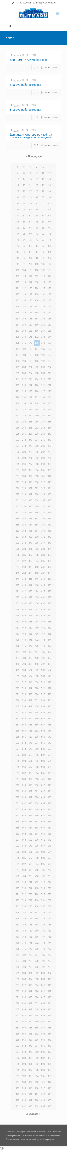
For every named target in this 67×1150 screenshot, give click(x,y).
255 (30, 421)
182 (24, 349)
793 (17, 967)
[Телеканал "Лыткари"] (33, 13)
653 (43, 821)
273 (30, 440)
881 (43, 1052)
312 (49, 476)
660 (49, 827)
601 (17, 773)
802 (36, 973)
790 (36, 961)
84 (49, 246)
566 (24, 737)
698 (24, 870)
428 (24, 597)
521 (43, 688)
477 (30, 646)
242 (24, 409)
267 (30, 434)
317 (43, 482)
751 (17, 924)
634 (36, 803)
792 (49, 961)
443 (43, 609)
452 (24, 621)
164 (24, 330)
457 (17, 627)
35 (43, 197)
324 (49, 488)
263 (43, 427)
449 (43, 615)
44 (24, 209)
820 (36, 991)
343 (17, 512)
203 (43, 367)
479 (43, 646)
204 (49, 367)
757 (17, 930)
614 (24, 785)
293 (43, 458)
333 (30, 500)
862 (36, 1033)
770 (24, 943)
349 (17, 518)
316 (36, 482)
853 (17, 1027)
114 (49, 276)
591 (30, 761)
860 (24, 1033)
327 (30, 494)
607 (17, 779)
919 (17, 1094)
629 (43, 797)
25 (17, 191)
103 (17, 270)
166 (36, 330)
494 (24, 664)
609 (30, 779)
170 (24, 337)
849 (30, 1021)
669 (30, 840)
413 (43, 579)
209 (43, 373)
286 (36, 452)
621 (30, 791)
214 (36, 379)
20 (24, 185)
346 (36, 512)
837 (30, 1009)
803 (43, 973)
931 (17, 1106)
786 (49, 955)
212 (24, 379)
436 (36, 603)
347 (43, 512)
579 (30, 749)
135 (30, 300)
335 (43, 500)
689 (43, 858)
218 (24, 385)
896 (24, 1070)
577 (17, 749)
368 (24, 537)
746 (24, 918)
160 (36, 324)
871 (17, 1046)
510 (49, 676)
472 (36, 640)
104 (24, 270)
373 (17, 543)
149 (43, 312)
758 (24, 930)
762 (49, 930)
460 (36, 627)
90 (49, 252)
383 (43, 549)
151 (17, 318)
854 (24, 1027)
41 (43, 203)
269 (43, 434)
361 (17, 530)
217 (17, 385)
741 (30, 912)
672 (49, 840)
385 (17, 555)
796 (36, 967)
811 (17, 985)
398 (24, 567)
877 (17, 1052)
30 (49, 191)
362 (24, 530)
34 (37, 197)
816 (49, 985)
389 (43, 555)
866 (24, 1039)
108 (49, 270)
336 (49, 500)
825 (30, 997)
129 (30, 294)
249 (30, 415)
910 (36, 1082)
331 (17, 500)
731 (43, 900)
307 (17, 476)
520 (36, 688)
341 (43, 506)
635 (43, 803)
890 (24, 1064)
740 (24, 912)
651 (30, 821)
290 (24, 458)
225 (30, 391)
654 (49, 821)
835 (17, 1009)
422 (24, 591)
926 (24, 1100)
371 (43, 537)
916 (36, 1088)
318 (49, 482)
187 (17, 355)
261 (30, 427)
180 (49, 343)
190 (36, 355)
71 (43, 234)
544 (36, 712)
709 (17, 882)
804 (49, 973)
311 (43, 476)
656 (24, 827)
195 (30, 361)
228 (49, 391)
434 (24, 603)
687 (30, 858)
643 (17, 815)
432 (49, 597)
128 (24, 294)
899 (43, 1070)
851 (43, 1021)
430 (36, 597)
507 (30, 676)
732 (49, 900)
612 (49, 779)
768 (49, 936)
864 (49, 1033)
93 (30, 258)
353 (43, 518)
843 (30, 1015)
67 (17, 234)
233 (43, 397)
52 (37, 215)
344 (24, 512)
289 (17, 458)
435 (30, 603)
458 (24, 627)
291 (30, 458)
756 (49, 924)
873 (30, 1046)
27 (30, 191)
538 (36, 706)
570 (49, 737)
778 (36, 949)
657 (30, 827)
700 (36, 870)
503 (43, 670)
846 (49, 1015)
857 (43, 1027)
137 (43, 300)
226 (36, 391)
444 (49, 609)
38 (24, 203)
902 (24, 1076)
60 (49, 221)
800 (24, 973)
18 (49, 179)
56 (24, 221)
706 (36, 876)
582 (49, 749)
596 (24, 767)
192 (49, 355)
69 (30, 234)
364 (36, 530)
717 (30, 888)
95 (43, 258)
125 (43, 288)
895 (17, 1070)
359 (43, 524)
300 (49, 464)
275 (43, 440)
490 (36, 658)
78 (49, 240)
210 (49, 373)
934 (36, 1106)
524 (24, 694)
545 (43, 712)
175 (17, 343)
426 (49, 591)
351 (30, 518)
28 (37, 191)
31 (17, 197)
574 (36, 743)
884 (24, 1058)
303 (30, 470)
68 (24, 234)
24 (49, 185)
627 (30, 797)
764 (24, 936)
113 (43, 276)
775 (17, 949)
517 (17, 688)
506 (24, 676)
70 (37, 234)
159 (30, 324)
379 (17, 549)
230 (24, 397)
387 (30, 555)
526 (36, 694)
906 (49, 1076)
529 (17, 700)
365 (43, 530)
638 (24, 809)
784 (36, 955)
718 (36, 888)
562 (36, 730)
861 (30, 1033)
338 (24, 506)
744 (49, 912)
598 (36, 767)
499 (17, 670)
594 (49, 761)
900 (49, 1070)
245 (43, 409)
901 (17, 1076)
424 (36, 591)
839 (43, 1009)
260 (24, 427)
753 (30, 924)
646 (36, 815)
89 (43, 252)
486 (49, 652)
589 (17, 761)
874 (36, 1046)
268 (36, 434)
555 (30, 724)
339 (30, 506)
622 (36, 791)
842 (24, 1015)
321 (30, 488)
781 (17, 955)
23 (43, 185)
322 (36, 488)
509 (43, 676)
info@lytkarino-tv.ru (45, 2)
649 (17, 821)
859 (17, 1033)
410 (24, 579)
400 (36, 567)
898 (36, 1070)
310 (36, 476)
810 (49, 979)
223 (17, 391)
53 (43, 215)
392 (24, 561)
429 (30, 597)
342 (49, 506)
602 (24, 773)
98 (24, 264)
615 (30, 785)
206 (24, 373)
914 (24, 1088)
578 (24, 749)
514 (36, 682)
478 (36, 646)
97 (17, 264)
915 (30, 1088)
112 (36, 276)
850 (36, 1021)
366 (49, 530)
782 (24, 955)
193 (17, 361)
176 (24, 343)
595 (17, 767)
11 (43, 173)
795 (30, 967)
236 (24, 403)
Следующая (32, 1114)
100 (36, 264)
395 (43, 561)
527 (43, 694)
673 (17, 846)
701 (43, 870)
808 (36, 979)
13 (17, 179)
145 (17, 312)
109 (17, 276)
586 (36, 755)
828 (49, 997)
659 (43, 827)
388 (36, 555)
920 (24, 1094)
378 (49, 543)
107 (43, 270)
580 (36, 749)
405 (30, 573)
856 (36, 1027)
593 (43, 761)
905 (43, 1076)
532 (36, 700)
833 (43, 1003)
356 (24, 524)
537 (30, 706)
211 (17, 379)
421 (17, 591)
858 (49, 1027)
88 (37, 252)
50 (24, 215)
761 (43, 930)
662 (24, 833)
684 (49, 852)
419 (43, 585)
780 (49, 949)
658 (36, 827)
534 (49, 700)
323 (43, 488)
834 (49, 1003)
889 (17, 1064)
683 (43, 852)
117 (30, 282)
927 (30, 1100)
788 (24, 961)
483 (30, 652)
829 (17, 1003)
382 (36, 549)
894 (49, 1064)
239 (43, 403)
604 (36, 773)
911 (43, 1082)
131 (43, 294)
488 (24, 658)
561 (30, 730)
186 (49, 349)
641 (43, 809)
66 (49, 227)
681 (30, 852)
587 (43, 755)
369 (30, 537)
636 (49, 803)
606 (49, 773)
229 (17, 397)
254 (24, 421)
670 (36, 840)
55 (17, 221)
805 (17, 979)
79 (17, 246)
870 (49, 1039)
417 (30, 585)
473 (43, 640)
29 (43, 191)
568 (36, 737)
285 (30, 452)
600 (49, 767)
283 (17, 452)
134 (24, 300)
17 (43, 179)
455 (43, 621)
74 (24, 240)
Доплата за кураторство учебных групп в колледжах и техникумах (31, 136)
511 (17, 682)
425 (43, 591)
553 (17, 724)
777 (30, 949)
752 (24, 924)
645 (30, 815)
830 (24, 1003)
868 (36, 1039)
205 (17, 373)
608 (24, 779)
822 (49, 991)
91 (17, 258)
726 (49, 894)
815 (43, 985)
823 (17, 997)
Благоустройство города (25, 84)
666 (49, 833)
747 (30, 918)
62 (24, 227)
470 (24, 640)
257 (43, 421)
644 (24, 815)
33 (30, 197)
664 (36, 833)
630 (49, 797)
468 (49, 633)
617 (43, 785)
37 (17, 203)
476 (24, 646)
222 (49, 385)
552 (49, 718)
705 (30, 876)
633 (30, 803)
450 (49, 615)
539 (43, 706)
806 (24, 979)
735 (30, 906)
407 (43, 573)
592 (36, 761)
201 (30, 367)
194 (24, 361)
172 (36, 337)
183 (30, 349)
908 (24, 1082)
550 (36, 718)
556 (36, 724)
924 (49, 1094)
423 (30, 591)
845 (43, 1015)
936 (49, 1106)
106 (36, 270)
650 (24, 821)
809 (43, 979)
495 (30, 664)
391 (17, 561)
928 (36, 1100)
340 (36, 506)
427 (17, 597)
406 (36, 573)
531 (30, 700)
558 (49, 724)
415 (17, 585)
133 (17, 300)
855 (30, 1027)
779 (43, 949)
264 (49, 427)
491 (43, 658)
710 (24, 882)
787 (17, 961)
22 (37, 185)
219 (30, 385)
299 (43, 464)
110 (24, 276)
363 (30, 530)
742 (36, 912)
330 (49, 494)
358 (36, 524)
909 (30, 1082)
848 (24, 1021)
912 (49, 1082)
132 (49, 294)
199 (17, 367)
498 (49, 664)
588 (49, 755)
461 (43, 627)
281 (43, 446)
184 (36, 349)
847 (17, 1021)
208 (36, 373)
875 (43, 1046)
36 (49, 197)
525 (30, 694)
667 (17, 840)
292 (36, 458)
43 (17, 209)
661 (17, 833)
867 (30, 1039)
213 (30, 379)
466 (36, 633)
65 (43, 227)
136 (36, 300)
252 (49, 415)
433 (17, 603)
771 (30, 943)
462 (49, 627)
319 (17, 488)
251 (43, 415)
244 (36, 409)
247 (17, 415)
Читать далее (51, 67)
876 (49, 1046)
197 (43, 361)
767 (43, 936)
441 (30, 609)
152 (24, 318)
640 (36, 809)
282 (49, 446)
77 (43, 240)
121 (17, 288)
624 (49, 791)
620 (24, 791)
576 (49, 743)
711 (30, 882)
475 (17, 646)
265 (17, 434)
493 (17, 664)
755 (43, 924)
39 (30, 203)
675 (30, 846)
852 (49, 1021)
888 (49, 1058)
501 (30, 670)
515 (43, 682)
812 (24, 985)
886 (36, 1058)
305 (43, 470)
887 (43, 1058)
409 (17, 579)
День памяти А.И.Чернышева (29, 59)
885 (30, 1058)
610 (36, 779)
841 (17, 1015)
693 (30, 864)
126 (49, 288)
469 (17, 640)
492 (49, 658)
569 (43, 737)
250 (36, 415)
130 (36, 294)
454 (36, 621)
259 (17, 427)
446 (24, 615)
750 (49, 918)
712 (36, 882)
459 (30, 627)
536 (24, 706)
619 (17, 791)
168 (49, 330)
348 (49, 512)
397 (17, 567)
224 (24, 391)
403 (17, 573)
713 (43, 882)
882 (49, 1052)
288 (49, 452)
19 (17, 185)
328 (36, 494)
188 (24, 355)
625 (17, 797)
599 (43, 767)
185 (43, 349)
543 (30, 712)
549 (30, 718)
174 (49, 337)
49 (17, 215)
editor (16, 55)
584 (24, 755)
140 (24, 306)
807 (30, 979)
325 (17, 494)
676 (36, 846)
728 (24, 900)
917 (43, 1088)
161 (43, 324)
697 (17, 870)
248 (24, 415)
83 (43, 246)
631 (17, 803)
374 (24, 543)
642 (49, 809)
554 (24, 724)
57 (30, 221)
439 (17, 609)
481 (17, 652)
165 (30, 330)
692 (24, 864)
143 (43, 306)
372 (49, 537)
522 (49, 688)
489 (30, 658)
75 (30, 240)
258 (49, 421)
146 (24, 312)
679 (17, 852)
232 (36, 397)
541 (17, 712)
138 (49, 300)
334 (36, 500)
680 (24, 852)
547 (17, 718)
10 (37, 173)
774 (49, 943)
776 (24, 949)
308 (24, 476)
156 (49, 318)
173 (43, 337)
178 (36, 343)
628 (36, 797)
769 (17, 943)
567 (30, 737)
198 (49, 361)
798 (49, 967)
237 (30, 403)
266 (24, 434)
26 (24, 191)
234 (49, 397)
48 (49, 209)
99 (30, 264)
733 (17, 906)
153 (30, 318)
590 (24, 761)
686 (24, 858)
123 (30, 288)
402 (49, 567)
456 (49, 621)
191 (43, 355)
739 (17, 912)
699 (30, 870)
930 (49, 1100)
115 (17, 282)
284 (24, 452)
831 (30, 1003)
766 (36, 936)
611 (43, 779)
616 (36, 785)
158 (24, 324)
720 (49, 888)
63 (30, 227)
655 (17, 827)
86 (24, 252)
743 (43, 912)
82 (37, 246)
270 (49, 434)
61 (17, 227)
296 (24, 464)
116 (24, 282)
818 (24, 991)
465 (30, 633)
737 (43, 906)
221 (43, 385)
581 (43, 749)
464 (24, 633)
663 (30, 833)
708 (49, 876)
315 (30, 482)
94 (37, 258)
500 (24, 670)
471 (30, 640)
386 (24, 555)
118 (36, 282)
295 (17, 464)
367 (17, 537)
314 (24, 482)
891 (30, 1064)
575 (43, 743)
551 (43, 718)
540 (49, 706)
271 (17, 440)
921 (30, 1094)
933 (30, 1106)
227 (43, 391)
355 (17, 524)
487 (17, 658)
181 (17, 349)
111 (30, 276)
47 (43, 209)
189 (30, 355)
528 (49, 694)
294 (49, 458)
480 (49, 646)
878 (24, 1052)
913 (17, 1088)
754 (36, 924)
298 (36, 464)
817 (17, 991)
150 (49, 312)
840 (49, 1009)
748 (36, 918)
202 (36, 367)
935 (43, 1106)
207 (30, 373)
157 (17, 324)
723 (30, 894)
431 (43, 597)
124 (36, 288)
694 (36, 864)
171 (30, 337)
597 (30, 767)
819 (30, 991)
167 (43, 330)
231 (30, 397)
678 (49, 846)
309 (30, 476)
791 (43, 961)
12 (49, 173)
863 (43, 1033)
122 (24, 288)
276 (49, 440)
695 (43, 864)
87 (30, 252)
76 (37, 240)
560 (24, 730)
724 (36, 894)
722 (24, 894)
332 (24, 500)
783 (30, 955)
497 (43, 664)
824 (24, 997)
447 (30, 615)
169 (17, 337)
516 (49, 682)
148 (36, 312)
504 (49, 670)
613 (17, 785)
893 (43, 1064)
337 (17, 506)
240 (49, 403)
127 (17, 294)
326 (24, 494)
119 (43, 282)
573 (30, 743)
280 (36, 446)
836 (24, 1009)
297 (30, 464)
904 (36, 1076)
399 (30, 567)
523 (17, 694)
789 (30, 961)
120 (49, 282)
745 (17, 918)
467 (43, 633)
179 (43, 343)
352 (36, 518)
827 (43, 997)
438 (49, 603)
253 (17, 421)
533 (43, 700)
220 (36, 385)
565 (17, 737)
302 (24, 470)
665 (43, 833)
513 (30, 682)
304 (36, 470)
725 (43, 894)
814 (36, 985)
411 (30, 579)
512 (24, 682)
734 (24, 906)
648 (49, 815)
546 (49, 712)
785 (43, 955)
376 (36, 543)
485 (43, 652)
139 (17, 306)
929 (43, 1100)
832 (36, 1003)
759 (30, 930)
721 (17, 894)
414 (49, 579)
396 (49, 561)
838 (36, 1009)
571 (17, 743)
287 (43, 452)
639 (30, 809)
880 (36, 1052)
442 (36, 609)
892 (36, 1064)
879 (30, 1052)
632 (24, 803)
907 (17, 1082)
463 (17, 633)
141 (30, 306)
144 (49, 306)
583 (17, 755)
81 (30, 246)
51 (30, 215)
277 (17, 446)
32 (24, 197)
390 (49, 555)
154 (36, 318)
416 (24, 585)
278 (24, 446)
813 (30, 985)
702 (49, 870)
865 (17, 1039)
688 (36, 858)
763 (17, 936)
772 (36, 943)
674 (24, 846)
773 (43, 943)
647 (43, 815)
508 (36, 676)
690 (49, 858)
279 (30, 446)
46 (37, 209)
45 (30, 209)
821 (43, 991)
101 (43, 264)
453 (30, 621)
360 (49, 524)
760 (36, 930)
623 (43, 791)
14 (24, 179)
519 (30, 688)
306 (49, 470)
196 (36, 361)
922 (36, 1094)
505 (17, 676)
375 (30, 543)
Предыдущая (35, 156)
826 (36, 997)
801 (30, 973)
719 (43, 888)
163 (17, 330)
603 (30, 773)
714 (49, 882)
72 (49, 234)
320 (24, 488)
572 (24, 743)
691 (17, 864)
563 (43, 730)
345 (30, 512)
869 (43, 1039)
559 (17, 730)
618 (49, 785)
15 (30, 179)
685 (17, 858)
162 (49, 324)
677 (43, 846)
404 (24, 573)
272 (24, 440)
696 (49, 864)
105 (30, 270)
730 (36, 900)
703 (17, 876)
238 (36, 403)
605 (43, 773)
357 (30, 524)
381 (30, 549)
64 (37, 227)
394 (36, 561)
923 (43, 1094)
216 (49, 379)
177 (30, 343)
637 (17, 809)
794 (24, 967)
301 (17, 470)
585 (30, 755)
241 (17, 409)
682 (36, 852)
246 (49, 409)
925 (17, 1100)
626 (24, 797)
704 (24, 876)
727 (17, 900)
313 (17, 482)
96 (49, 258)
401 (43, 567)
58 (37, 221)
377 (43, 543)
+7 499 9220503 (23, 2)
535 (17, 706)
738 (49, 906)
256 (36, 421)
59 (43, 221)
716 (24, 888)
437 (43, 603)
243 (30, 409)
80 (24, 246)
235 (17, 403)
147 (30, 312)
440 (24, 609)
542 (24, 712)
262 (36, 427)
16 (37, 179)
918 (49, 1088)
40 (37, 203)
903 (30, 1076)
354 (49, 518)
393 (30, 561)
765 (30, 936)
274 (36, 440)
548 (24, 718)
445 (17, 615)
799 (17, 973)
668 (24, 840)
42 (49, 203)
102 (49, 264)
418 (36, 585)
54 (49, 215)
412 (36, 579)
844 (36, 1015)
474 (49, 640)
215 (43, 379)
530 (24, 700)
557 (43, 724)
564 (49, 730)
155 (43, 318)
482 (24, 652)
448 (36, 615)
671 (43, 840)
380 (24, 549)
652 (36, 821)
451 (17, 621)
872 (24, 1046)
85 (17, 252)
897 (30, 1070)
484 (36, 652)
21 (30, 185)
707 (43, 876)
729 (30, 900)
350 (24, 518)
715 (17, 888)
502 (36, 670)
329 (43, 494)
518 (24, 688)
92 (24, 258)
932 (24, 1106)
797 (43, 967)
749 (43, 918)
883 (17, 1058)
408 (49, 573)
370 (36, 537)
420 (49, 585)
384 (49, 549)
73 (17, 240)
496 (36, 664)
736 (36, 906)
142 (36, 306)
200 (24, 367)
